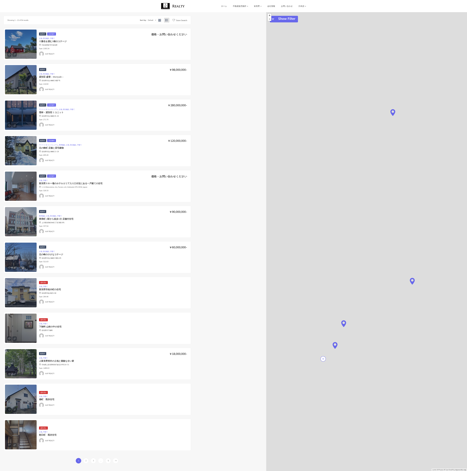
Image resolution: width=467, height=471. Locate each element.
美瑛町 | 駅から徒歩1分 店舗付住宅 (56, 218)
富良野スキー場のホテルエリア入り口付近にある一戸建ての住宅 (71, 183)
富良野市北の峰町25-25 (50, 116)
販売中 (42, 34)
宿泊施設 (46, 38)
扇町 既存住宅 (46, 399)
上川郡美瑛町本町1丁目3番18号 (53, 223)
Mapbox (441, 470)
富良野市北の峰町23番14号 (51, 258)
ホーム (224, 6)
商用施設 (62, 145)
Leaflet (434, 470)
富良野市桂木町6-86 (49, 293)
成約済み (43, 282)
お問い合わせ (287, 6)
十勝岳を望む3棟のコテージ (53, 41)
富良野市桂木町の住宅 (50, 289)
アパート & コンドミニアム (48, 109)
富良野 (257, 6)
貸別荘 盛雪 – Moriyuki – (51, 76)
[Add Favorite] (9, 54)
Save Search (181, 20)
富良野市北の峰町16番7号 (51, 80)
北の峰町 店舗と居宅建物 (51, 147)
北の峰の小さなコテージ (51, 254)
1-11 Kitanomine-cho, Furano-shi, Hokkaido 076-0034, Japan (64, 187)
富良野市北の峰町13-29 (50, 152)
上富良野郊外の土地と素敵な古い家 (56, 360)
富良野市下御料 (47, 330)
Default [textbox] (150, 20)
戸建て (52, 38)
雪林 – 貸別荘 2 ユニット (51, 112)
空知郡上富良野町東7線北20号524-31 (55, 365)
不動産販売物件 (240, 6)
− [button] (269, 19)
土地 (40, 38)
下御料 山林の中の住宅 (50, 326)
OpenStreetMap (450, 470)
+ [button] (269, 15)
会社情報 (271, 6)
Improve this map (460, 470)
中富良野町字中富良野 (49, 45)
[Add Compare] (14, 54)
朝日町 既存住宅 (48, 434)
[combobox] (152, 20)
